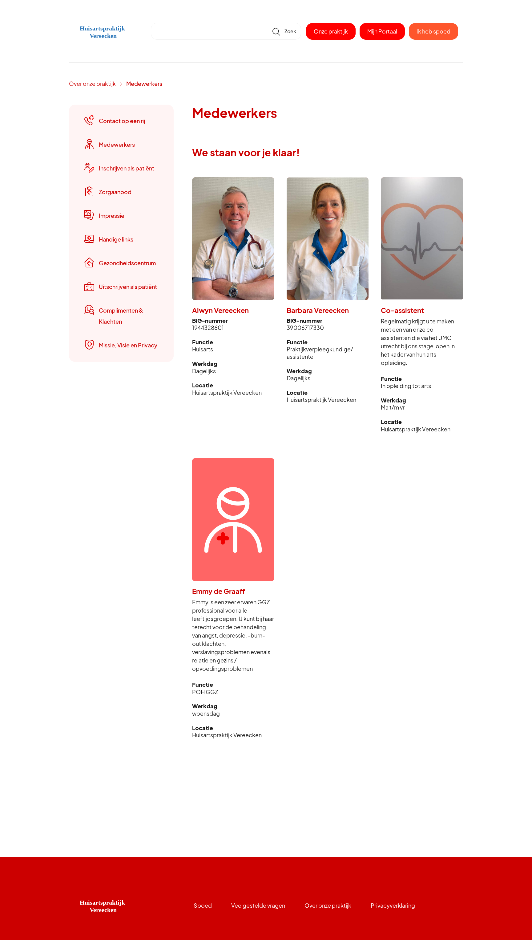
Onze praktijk (331, 31)
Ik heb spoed (433, 31)
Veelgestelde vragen (258, 905)
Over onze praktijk (92, 83)
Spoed (203, 905)
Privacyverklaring (393, 905)
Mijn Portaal (382, 31)
